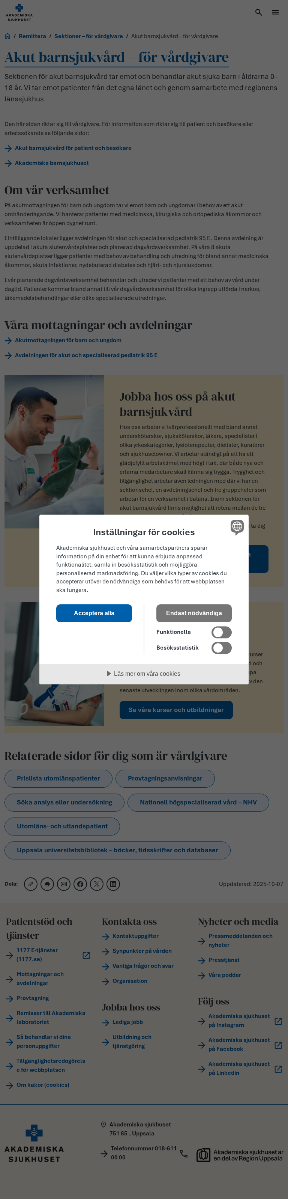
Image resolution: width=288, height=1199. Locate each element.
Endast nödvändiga (194, 613)
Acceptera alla (94, 613)
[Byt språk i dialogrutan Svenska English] (236, 527)
